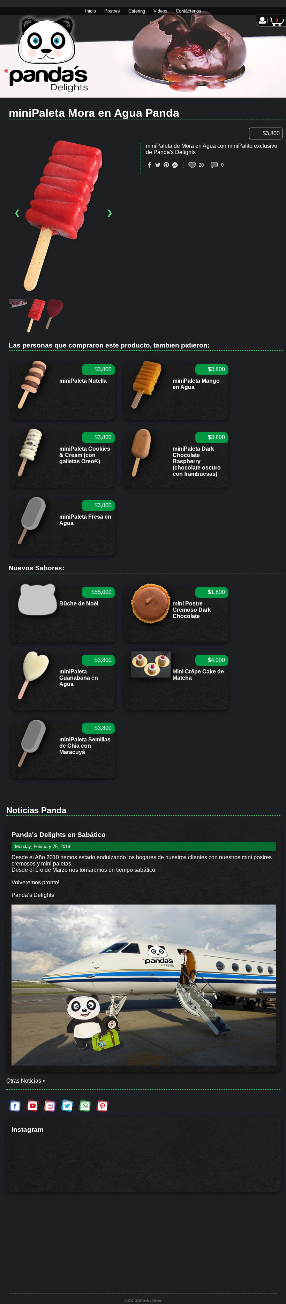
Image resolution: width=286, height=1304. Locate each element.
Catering (136, 11)
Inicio (90, 11)
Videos (160, 11)
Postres (112, 11)
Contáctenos (188, 11)
